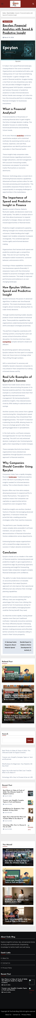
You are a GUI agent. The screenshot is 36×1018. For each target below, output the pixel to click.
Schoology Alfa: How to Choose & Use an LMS (17, 777)
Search (5, 734)
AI (6, 857)
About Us (5, 958)
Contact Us (6, 963)
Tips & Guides (10, 13)
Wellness (8, 896)
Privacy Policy (7, 968)
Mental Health (10, 916)
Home (4, 13)
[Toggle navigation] (2, 4)
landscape (13, 477)
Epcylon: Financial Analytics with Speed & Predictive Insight (18, 29)
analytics (20, 135)
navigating (7, 342)
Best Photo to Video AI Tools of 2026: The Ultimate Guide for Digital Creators (13, 792)
